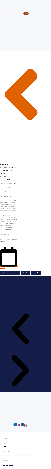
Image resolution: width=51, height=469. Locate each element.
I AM (4, 459)
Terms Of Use (17, 417)
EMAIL (4, 443)
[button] (20, 329)
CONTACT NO (6, 451)
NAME (4, 436)
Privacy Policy (24, 417)
